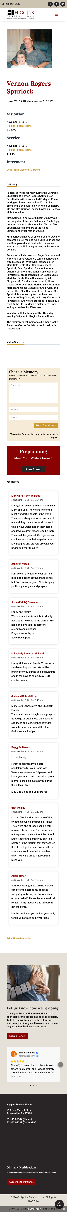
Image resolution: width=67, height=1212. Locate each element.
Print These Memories (19, 938)
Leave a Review (17, 1036)
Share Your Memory (46, 425)
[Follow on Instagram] (62, 4)
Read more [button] (17, 1076)
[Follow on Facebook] (50, 4)
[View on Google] (14, 1054)
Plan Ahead (33, 469)
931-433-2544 (12, 4)
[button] (6, 1064)
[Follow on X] (56, 4)
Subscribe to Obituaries (21, 1181)
